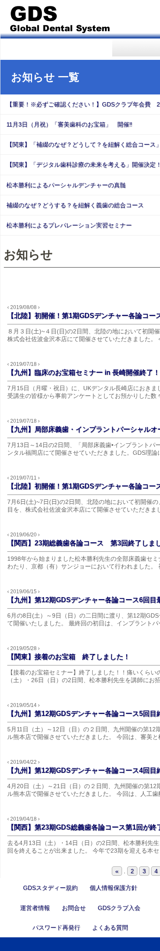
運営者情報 (35, 907)
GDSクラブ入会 (119, 907)
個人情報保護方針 (113, 887)
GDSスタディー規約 (50, 887)
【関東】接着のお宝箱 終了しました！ (68, 656)
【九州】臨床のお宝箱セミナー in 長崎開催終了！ (83, 372)
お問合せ (74, 907)
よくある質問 (110, 927)
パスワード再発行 (56, 927)
